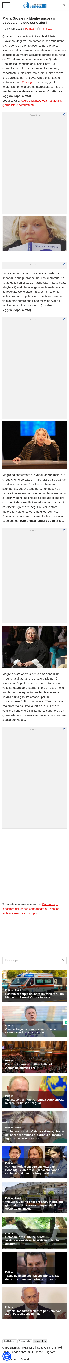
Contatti (25, 1359)
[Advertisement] (34, 865)
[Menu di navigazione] (6, 5)
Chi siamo (9, 1359)
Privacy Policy (25, 1341)
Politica (29, 28)
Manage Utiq (40, 1341)
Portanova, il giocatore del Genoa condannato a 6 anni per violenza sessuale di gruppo (31, 909)
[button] (6, 1356)
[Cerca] (64, 5)
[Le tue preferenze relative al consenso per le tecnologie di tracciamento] (66, 1022)
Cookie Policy (9, 1341)
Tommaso (46, 28)
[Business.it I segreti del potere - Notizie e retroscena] (34, 5)
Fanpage (27, 82)
